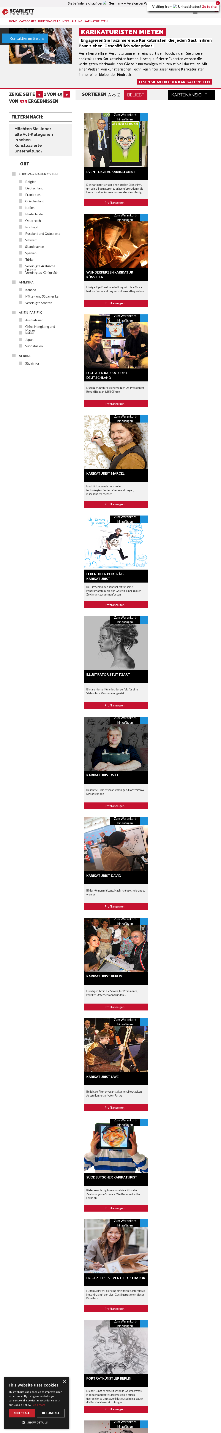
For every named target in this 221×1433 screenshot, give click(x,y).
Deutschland (34, 188)
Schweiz (31, 240)
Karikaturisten (95, 21)
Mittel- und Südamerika (41, 296)
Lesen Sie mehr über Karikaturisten (174, 82)
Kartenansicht (189, 95)
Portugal (31, 227)
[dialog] (36, 1403)
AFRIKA (24, 356)
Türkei (29, 259)
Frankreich (33, 195)
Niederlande (34, 214)
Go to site (209, 6)
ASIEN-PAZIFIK (30, 312)
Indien (29, 333)
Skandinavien (34, 246)
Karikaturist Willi (103, 775)
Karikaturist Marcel (105, 473)
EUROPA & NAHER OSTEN (38, 174)
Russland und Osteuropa (42, 233)
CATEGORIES (27, 21)
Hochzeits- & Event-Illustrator (115, 1278)
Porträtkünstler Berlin (108, 1378)
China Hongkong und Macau (40, 328)
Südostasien (34, 346)
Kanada (30, 290)
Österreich (33, 221)
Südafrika (32, 363)
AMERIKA (26, 282)
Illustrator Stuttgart (108, 674)
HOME (13, 21)
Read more (39, 1405)
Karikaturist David (103, 875)
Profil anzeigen (115, 202)
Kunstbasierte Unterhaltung (60, 21)
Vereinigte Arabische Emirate (40, 268)
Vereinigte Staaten (38, 303)
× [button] (64, 1381)
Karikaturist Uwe (102, 1077)
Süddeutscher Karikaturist (111, 1177)
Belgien (30, 182)
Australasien (34, 320)
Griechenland (34, 201)
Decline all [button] (51, 1413)
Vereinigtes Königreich (41, 272)
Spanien (30, 253)
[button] (37, 1422)
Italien (30, 208)
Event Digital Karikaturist (111, 172)
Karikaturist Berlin (104, 976)
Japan (29, 339)
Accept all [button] (22, 1413)
